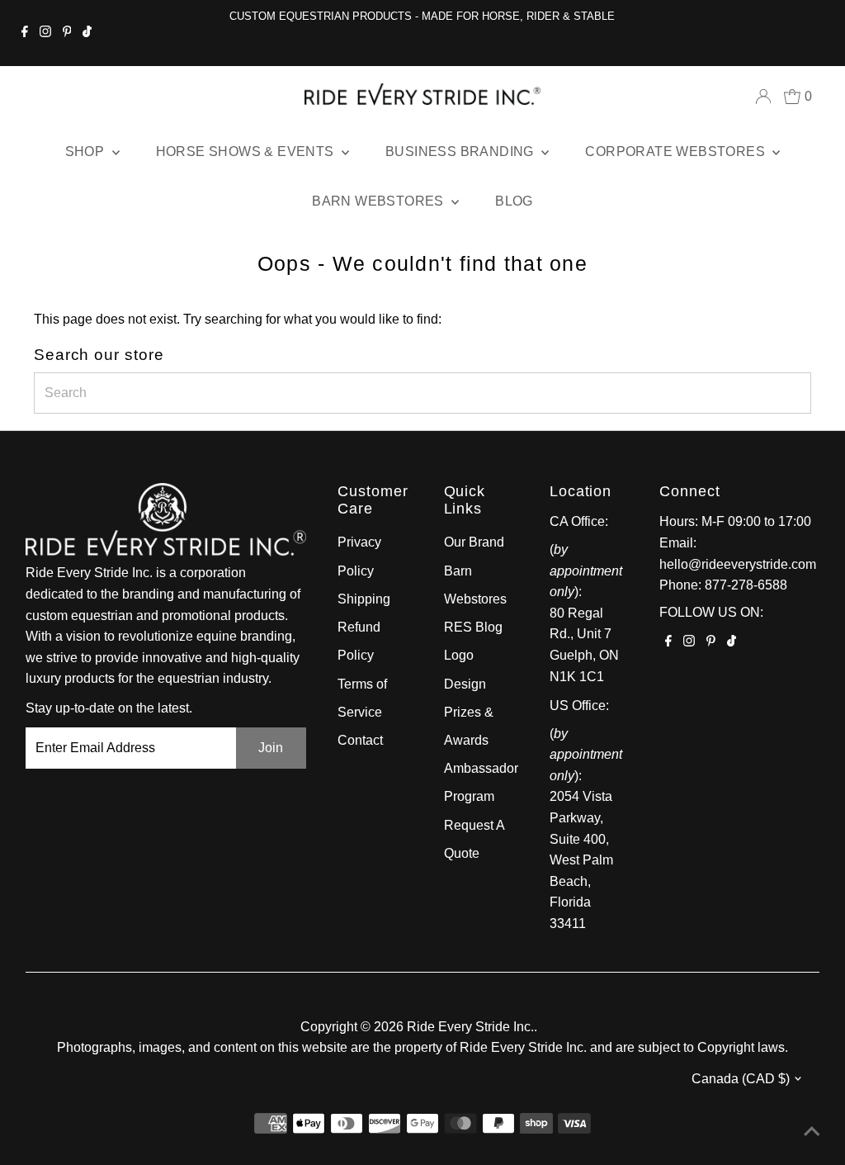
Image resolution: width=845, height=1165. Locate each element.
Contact (360, 740)
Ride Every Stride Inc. (470, 1027)
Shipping (364, 599)
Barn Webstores (379, 201)
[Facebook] (24, 33)
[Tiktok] (87, 33)
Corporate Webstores (676, 151)
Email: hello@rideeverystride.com (737, 553)
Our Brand (474, 542)
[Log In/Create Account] (763, 96)
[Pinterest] (67, 33)
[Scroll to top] (811, 1131)
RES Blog (473, 627)
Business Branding (461, 151)
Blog (514, 201)
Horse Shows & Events (247, 151)
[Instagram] (45, 33)
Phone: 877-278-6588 (723, 585)
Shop (86, 151)
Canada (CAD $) (741, 1079)
